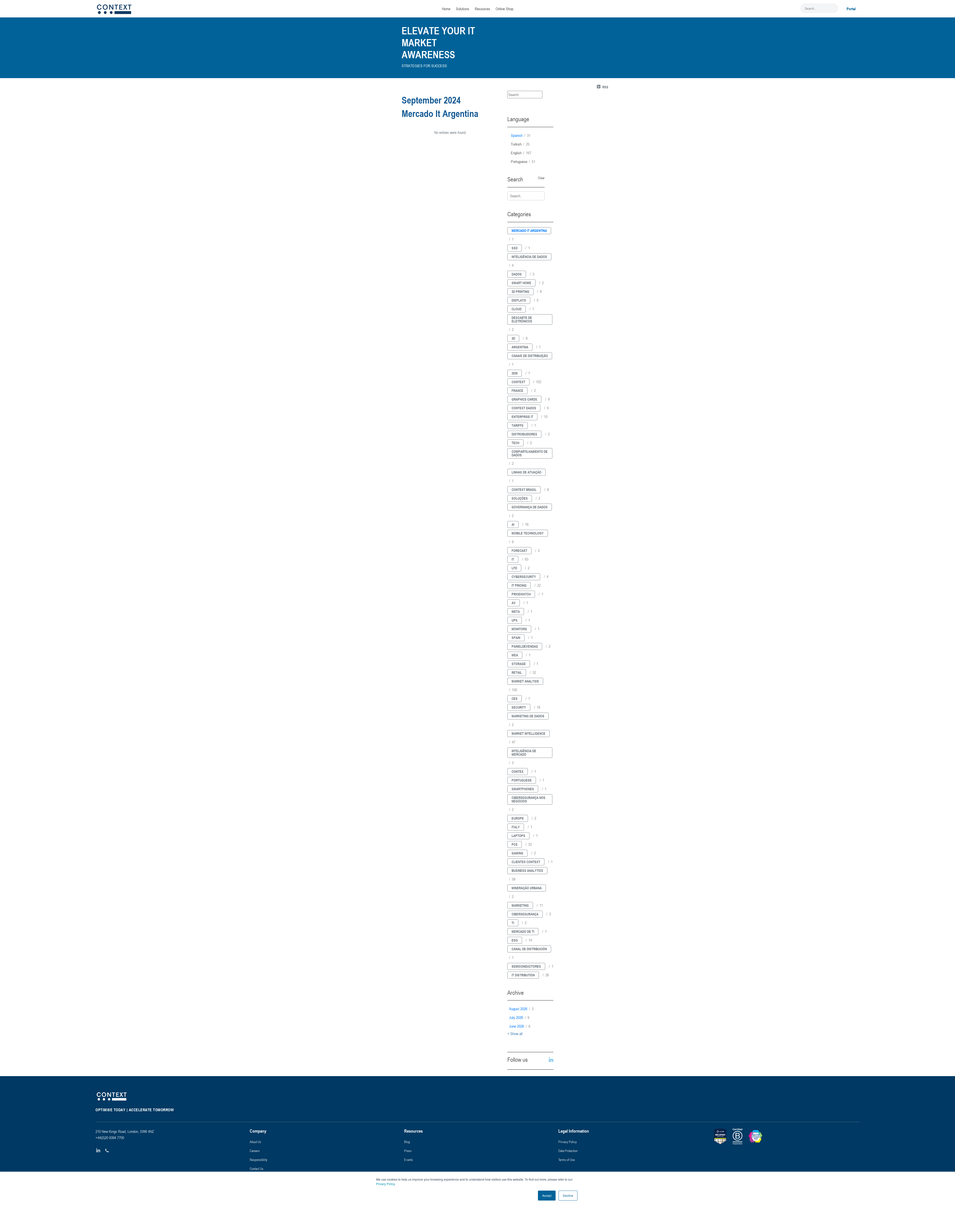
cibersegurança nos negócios (528, 799)
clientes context (526, 862)
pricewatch (521, 594)
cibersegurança (525, 914)
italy (516, 827)
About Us (255, 1142)
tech (515, 443)
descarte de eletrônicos (522, 319)
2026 (515, 373)
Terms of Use (566, 1159)
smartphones (523, 789)
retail (517, 672)
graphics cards (524, 399)
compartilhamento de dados (530, 453)
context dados (524, 408)
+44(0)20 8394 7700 (110, 1137)
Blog (407, 1142)
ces (515, 698)
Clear (541, 178)
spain (516, 637)
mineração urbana (527, 888)
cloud (517, 309)
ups (515, 620)
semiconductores (526, 966)
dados (517, 274)
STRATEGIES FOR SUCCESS (424, 65)
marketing (520, 905)
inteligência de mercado (524, 752)
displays (519, 300)
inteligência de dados (529, 257)
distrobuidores (524, 434)
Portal (851, 8)
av (514, 603)
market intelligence (528, 733)
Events (408, 1159)
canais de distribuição (530, 356)
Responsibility (258, 1159)
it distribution (523, 975)
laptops (518, 836)
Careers (255, 1151)
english (521, 152)
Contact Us (256, 1168)
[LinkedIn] (98, 1150)
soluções (520, 498)
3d (513, 338)
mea (515, 655)
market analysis (525, 681)
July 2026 (519, 1017)
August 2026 (521, 1008)
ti (513, 923)
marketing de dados (528, 716)
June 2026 (519, 1026)
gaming (517, 853)
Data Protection (567, 1151)
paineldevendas (525, 646)
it (513, 559)
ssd (515, 248)
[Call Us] (107, 1150)
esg (515, 940)
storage (519, 664)
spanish (520, 135)
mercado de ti (523, 931)
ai (513, 524)
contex (518, 771)
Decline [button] (568, 1195)
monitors (519, 629)
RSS (605, 87)
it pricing (519, 585)
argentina (520, 347)
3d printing (520, 291)
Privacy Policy (385, 1184)
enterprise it (522, 417)
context (518, 382)
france (517, 390)
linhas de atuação (526, 472)
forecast (519, 550)
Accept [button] (546, 1195)
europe (518, 818)
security (519, 707)
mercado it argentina (529, 230)
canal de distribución (529, 949)
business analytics (527, 870)
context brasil (524, 489)
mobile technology (528, 533)
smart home (521, 283)
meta (516, 611)
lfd (514, 568)
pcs (515, 844)
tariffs (518, 425)
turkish (520, 144)
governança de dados (530, 507)
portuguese (523, 161)
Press (408, 1151)
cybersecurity (524, 577)
